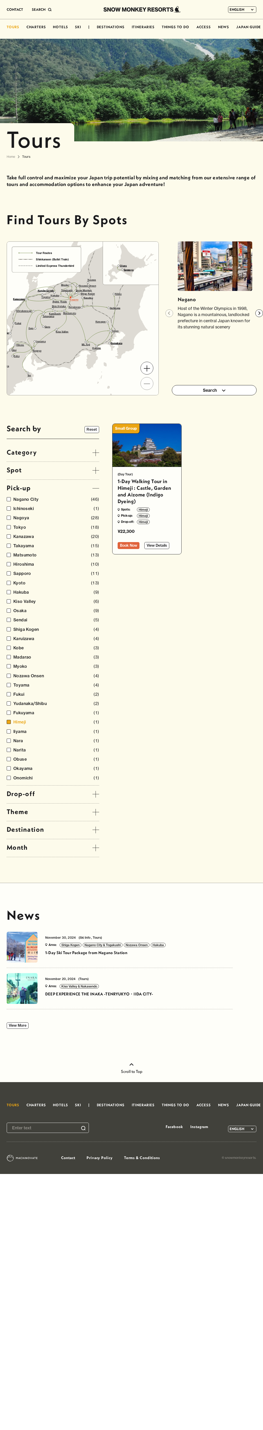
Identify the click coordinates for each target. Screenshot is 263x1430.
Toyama (56, 685)
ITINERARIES (143, 27)
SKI (78, 27)
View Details (157, 545)
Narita (56, 750)
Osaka (56, 610)
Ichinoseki (56, 508)
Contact (68, 1157)
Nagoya (56, 517)
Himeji (56, 722)
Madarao (56, 657)
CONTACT (15, 9)
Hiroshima (56, 564)
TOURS (13, 27)
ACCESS (203, 27)
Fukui (56, 694)
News (23, 915)
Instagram (199, 1126)
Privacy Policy (100, 1157)
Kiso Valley (56, 601)
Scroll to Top (131, 1071)
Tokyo (56, 527)
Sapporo (56, 573)
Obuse (56, 759)
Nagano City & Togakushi (102, 945)
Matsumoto (56, 555)
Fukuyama (56, 712)
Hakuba (56, 592)
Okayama (56, 768)
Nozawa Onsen (56, 675)
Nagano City (56, 499)
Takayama (56, 545)
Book (128, 545)
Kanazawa (56, 536)
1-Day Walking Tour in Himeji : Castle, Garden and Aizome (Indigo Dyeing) (144, 491)
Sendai (56, 620)
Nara (56, 740)
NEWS (223, 27)
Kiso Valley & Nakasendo (79, 986)
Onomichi (56, 778)
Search (210, 390)
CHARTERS (36, 27)
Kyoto (56, 583)
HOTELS (60, 27)
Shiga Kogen (56, 629)
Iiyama (56, 731)
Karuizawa (56, 638)
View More (17, 1025)
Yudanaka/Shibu (56, 703)
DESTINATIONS (111, 27)
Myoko (56, 666)
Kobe (56, 647)
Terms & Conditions (142, 1157)
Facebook (174, 1126)
